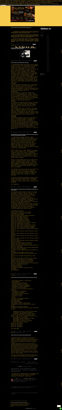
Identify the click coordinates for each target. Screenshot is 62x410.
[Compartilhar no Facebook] (34, 44)
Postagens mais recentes (18, 362)
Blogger (34, 408)
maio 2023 (48, 59)
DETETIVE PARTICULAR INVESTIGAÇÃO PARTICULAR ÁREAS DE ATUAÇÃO (24, 277)
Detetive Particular (43, 74)
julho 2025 (48, 41)
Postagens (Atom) (27, 366)
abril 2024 (48, 56)
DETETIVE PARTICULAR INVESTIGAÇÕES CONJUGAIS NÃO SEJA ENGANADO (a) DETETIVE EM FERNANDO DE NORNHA (24, 135)
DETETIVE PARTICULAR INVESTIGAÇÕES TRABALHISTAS (21, 27)
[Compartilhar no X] (34, 44)
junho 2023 (48, 58)
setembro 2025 (48, 40)
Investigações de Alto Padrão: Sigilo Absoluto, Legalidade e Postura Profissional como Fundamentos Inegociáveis (26, 380)
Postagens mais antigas (32, 363)
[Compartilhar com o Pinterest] (35, 44)
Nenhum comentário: (26, 44)
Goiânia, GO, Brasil (21, 45)
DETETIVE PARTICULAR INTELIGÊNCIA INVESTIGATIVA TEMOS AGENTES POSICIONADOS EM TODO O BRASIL (23, 48)
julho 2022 (48, 60)
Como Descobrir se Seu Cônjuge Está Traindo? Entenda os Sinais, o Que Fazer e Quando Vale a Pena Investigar (24, 370)
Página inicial (32, 362)
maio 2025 (48, 42)
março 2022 (48, 62)
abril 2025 (48, 43)
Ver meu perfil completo (43, 75)
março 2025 (48, 44)
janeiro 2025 (48, 46)
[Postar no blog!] (33, 44)
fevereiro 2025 (48, 45)
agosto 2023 (48, 57)
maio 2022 (48, 61)
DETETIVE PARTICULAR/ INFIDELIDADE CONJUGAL (20, 62)
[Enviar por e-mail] (34, 331)
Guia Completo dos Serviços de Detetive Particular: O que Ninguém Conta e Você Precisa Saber (24, 387)
